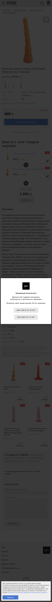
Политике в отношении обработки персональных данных (27, 592)
